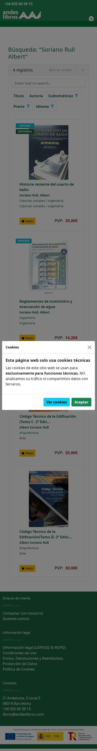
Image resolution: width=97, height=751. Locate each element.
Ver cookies (56, 402)
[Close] (89, 347)
